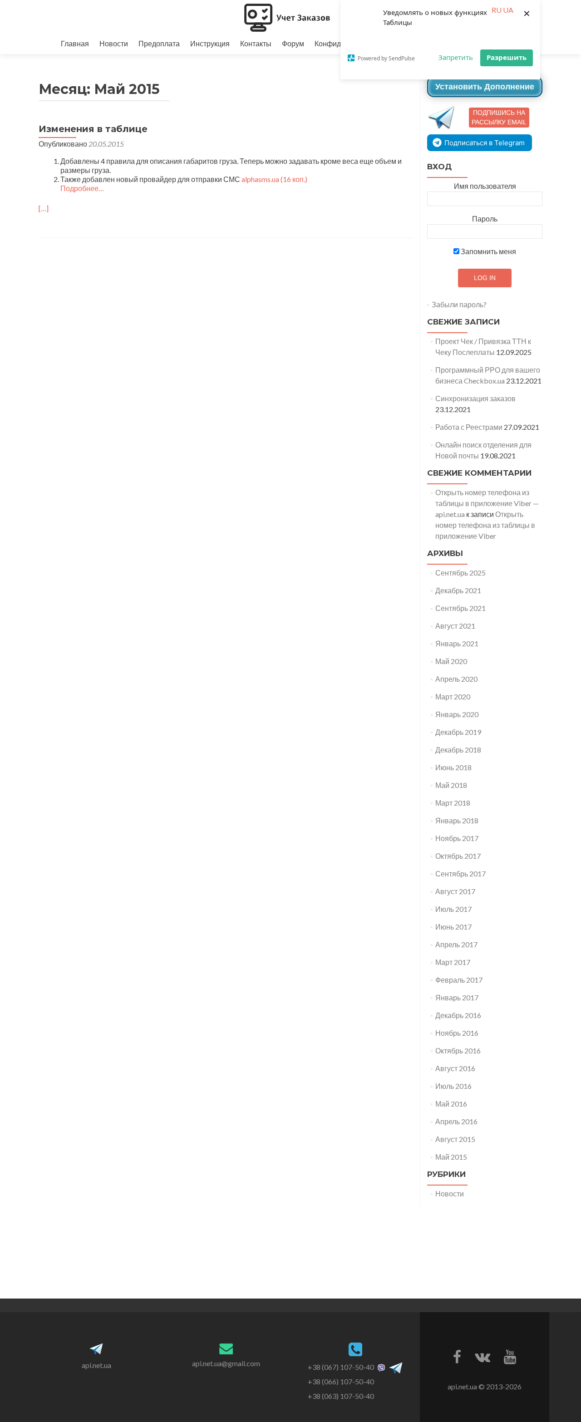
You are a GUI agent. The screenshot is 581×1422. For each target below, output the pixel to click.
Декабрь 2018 (458, 749)
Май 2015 (451, 1156)
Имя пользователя (485, 186)
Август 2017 (455, 891)
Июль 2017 (453, 909)
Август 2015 (455, 1139)
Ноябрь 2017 (456, 838)
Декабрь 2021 (458, 590)
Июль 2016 (453, 1086)
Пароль (484, 218)
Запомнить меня (487, 251)
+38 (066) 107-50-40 (341, 1381)
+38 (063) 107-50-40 (341, 1396)
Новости (113, 43)
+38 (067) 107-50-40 (341, 1367)
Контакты (255, 43)
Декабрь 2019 (458, 732)
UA (508, 9)
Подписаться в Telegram (484, 142)
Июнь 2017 (453, 926)
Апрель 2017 (456, 944)
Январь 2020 (456, 714)
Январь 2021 (456, 643)
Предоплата (159, 43)
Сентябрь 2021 (460, 608)
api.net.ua (96, 1365)
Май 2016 (451, 1103)
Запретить (455, 57)
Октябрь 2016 (458, 1050)
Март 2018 (452, 802)
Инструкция (210, 43)
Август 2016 (455, 1068)
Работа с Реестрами (468, 427)
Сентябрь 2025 (460, 572)
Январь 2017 (456, 997)
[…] (44, 208)
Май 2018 (451, 785)
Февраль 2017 (459, 979)
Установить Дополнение (484, 86)
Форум (293, 43)
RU (497, 9)
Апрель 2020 (456, 678)
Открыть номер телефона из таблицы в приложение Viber (485, 525)
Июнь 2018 (453, 767)
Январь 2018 (456, 820)
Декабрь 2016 (458, 1015)
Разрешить (507, 57)
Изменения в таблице (93, 128)
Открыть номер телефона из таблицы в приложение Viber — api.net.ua (487, 503)
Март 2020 (452, 696)
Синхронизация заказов (475, 398)
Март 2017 (452, 962)
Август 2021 (455, 625)
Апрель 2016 (456, 1121)
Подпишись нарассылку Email (499, 117)
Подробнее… (82, 188)
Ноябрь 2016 (456, 1032)
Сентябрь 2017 (460, 873)
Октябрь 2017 (458, 855)
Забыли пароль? (459, 304)
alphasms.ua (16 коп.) (274, 179)
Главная (75, 43)
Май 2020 (451, 661)
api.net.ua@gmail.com (226, 1363)
